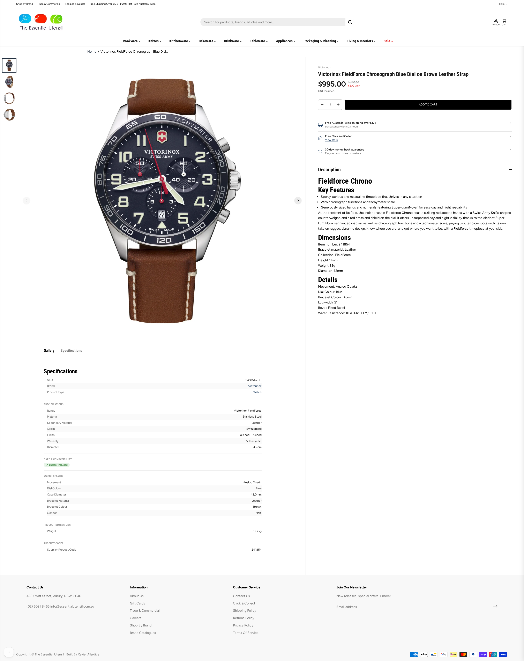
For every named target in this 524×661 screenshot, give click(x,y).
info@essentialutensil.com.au (72, 606)
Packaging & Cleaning (320, 41)
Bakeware (206, 41)
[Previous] (26, 200)
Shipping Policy (244, 610)
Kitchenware (179, 41)
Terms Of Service (246, 633)
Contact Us (241, 596)
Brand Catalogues (143, 633)
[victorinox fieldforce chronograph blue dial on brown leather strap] (162, 200)
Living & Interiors (360, 41)
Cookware (131, 41)
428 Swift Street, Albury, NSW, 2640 (54, 596)
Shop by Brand (24, 4)
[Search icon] (349, 22)
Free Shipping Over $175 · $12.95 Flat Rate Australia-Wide (123, 4)
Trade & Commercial (48, 4)
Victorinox (255, 386)
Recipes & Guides (75, 4)
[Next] (297, 200)
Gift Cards (137, 603)
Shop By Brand (140, 625)
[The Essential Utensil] (39, 22)
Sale (387, 41)
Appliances (285, 41)
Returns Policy (243, 618)
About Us (137, 596)
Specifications (71, 350)
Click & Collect (244, 603)
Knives (153, 41)
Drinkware (232, 41)
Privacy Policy (243, 625)
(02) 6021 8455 (38, 606)
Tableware (258, 41)
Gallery (49, 350)
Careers (135, 618)
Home (91, 51)
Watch (257, 392)
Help (501, 4)
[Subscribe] (495, 607)
